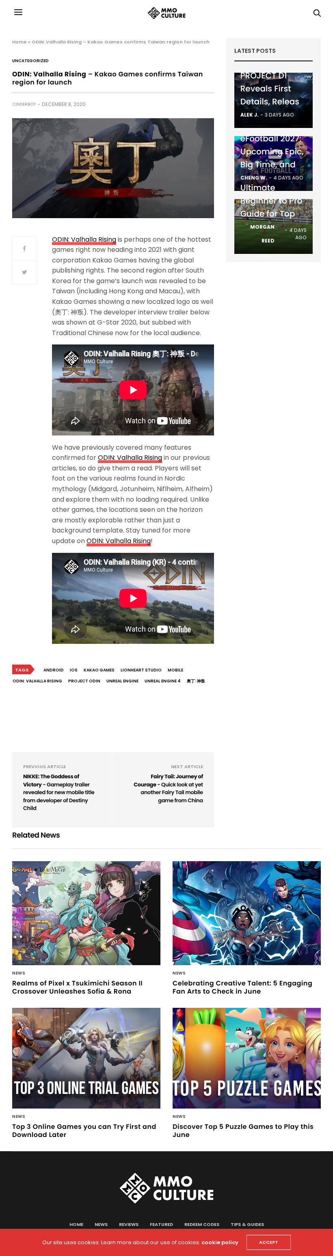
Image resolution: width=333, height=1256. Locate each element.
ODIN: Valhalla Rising (84, 239)
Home (19, 42)
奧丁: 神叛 (196, 681)
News (18, 973)
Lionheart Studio (141, 670)
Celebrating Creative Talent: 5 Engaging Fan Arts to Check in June (242, 987)
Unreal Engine (122, 681)
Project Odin (84, 681)
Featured (161, 1224)
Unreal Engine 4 (163, 681)
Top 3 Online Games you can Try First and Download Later (84, 1130)
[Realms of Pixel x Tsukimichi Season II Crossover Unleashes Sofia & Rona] (86, 913)
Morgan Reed (262, 233)
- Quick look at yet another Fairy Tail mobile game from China (168, 788)
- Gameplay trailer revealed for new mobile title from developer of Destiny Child (58, 792)
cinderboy (24, 104)
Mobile (175, 670)
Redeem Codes (201, 1224)
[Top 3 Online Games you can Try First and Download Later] (86, 1058)
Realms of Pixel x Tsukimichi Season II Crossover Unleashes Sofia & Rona (77, 987)
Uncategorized (30, 61)
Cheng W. (253, 177)
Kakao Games (99, 670)
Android (53, 670)
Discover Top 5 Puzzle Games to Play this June (243, 1130)
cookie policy (219, 1242)
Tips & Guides (247, 1224)
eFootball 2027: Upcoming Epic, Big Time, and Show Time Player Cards (272, 164)
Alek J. (249, 114)
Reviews (128, 1224)
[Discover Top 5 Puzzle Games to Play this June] (247, 1058)
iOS (74, 670)
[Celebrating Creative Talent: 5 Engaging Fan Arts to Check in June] (247, 913)
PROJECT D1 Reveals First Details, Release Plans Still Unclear (272, 101)
